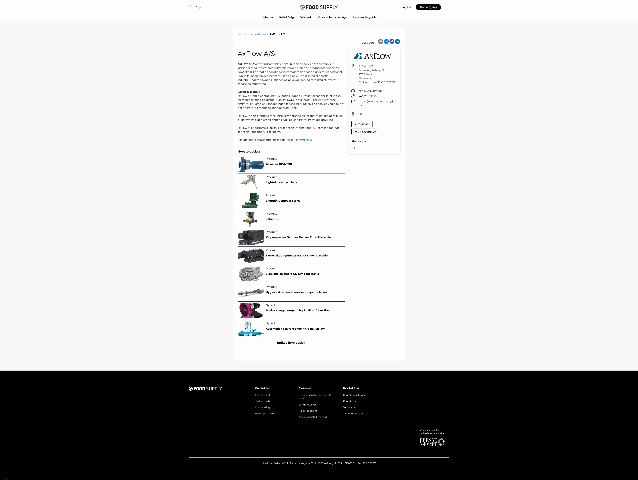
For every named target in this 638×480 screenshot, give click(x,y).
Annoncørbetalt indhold (313, 416)
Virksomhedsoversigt (332, 17)
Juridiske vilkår (307, 404)
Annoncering (262, 407)
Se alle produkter (265, 413)
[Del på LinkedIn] (397, 41)
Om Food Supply (353, 413)
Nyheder (267, 17)
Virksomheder (256, 34)
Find (241, 34)
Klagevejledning (308, 410)
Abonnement (262, 395)
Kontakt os (349, 401)
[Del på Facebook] (391, 41)
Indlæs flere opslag (291, 342)
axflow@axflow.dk (371, 90)
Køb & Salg (286, 17)
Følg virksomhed (365, 131)
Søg (198, 7)
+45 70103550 (368, 96)
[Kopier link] (386, 41)
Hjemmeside (302, 139)
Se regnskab (362, 124)
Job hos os (349, 407)
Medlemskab (262, 401)
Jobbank (306, 17)
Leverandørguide (364, 17)
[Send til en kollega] (380, 41)
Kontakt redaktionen (355, 395)
